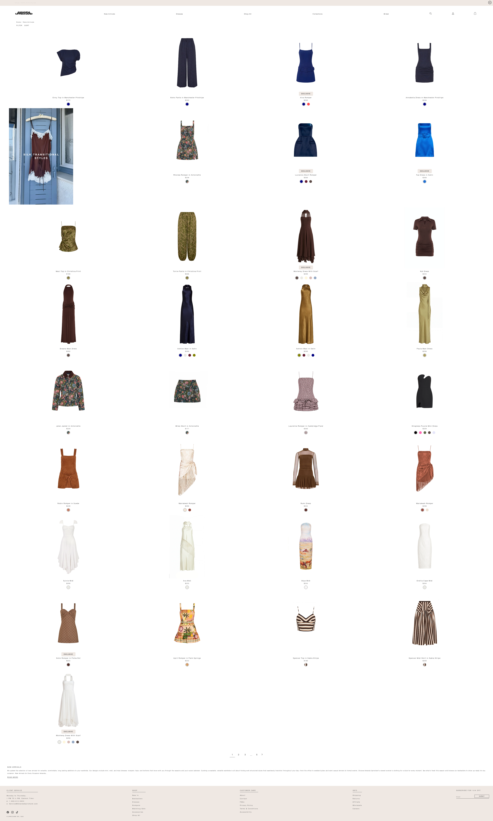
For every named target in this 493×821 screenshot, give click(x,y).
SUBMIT (482, 796)
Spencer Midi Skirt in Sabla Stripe (424, 657)
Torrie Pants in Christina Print (187, 271)
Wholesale (357, 805)
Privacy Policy (246, 805)
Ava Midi (187, 580)
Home (18, 22)
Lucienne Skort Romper (306, 174)
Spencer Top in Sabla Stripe (306, 657)
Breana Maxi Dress (68, 348)
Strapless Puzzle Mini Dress (425, 425)
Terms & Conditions (249, 808)
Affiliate (356, 802)
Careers (356, 808)
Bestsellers (137, 798)
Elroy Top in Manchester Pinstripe (68, 97)
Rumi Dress (306, 503)
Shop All (248, 14)
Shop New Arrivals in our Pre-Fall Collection (35, 2)
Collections (318, 14)
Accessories (137, 812)
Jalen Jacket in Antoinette (68, 425)
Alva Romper (306, 97)
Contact (243, 798)
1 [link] (232, 754)
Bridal (386, 14)
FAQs (242, 802)
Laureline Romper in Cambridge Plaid (306, 425)
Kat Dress (424, 271)
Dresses (179, 14)
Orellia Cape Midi (425, 580)
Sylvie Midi (68, 580)
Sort (26, 25)
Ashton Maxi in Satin (187, 348)
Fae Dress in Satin (424, 174)
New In (135, 795)
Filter (19, 25)
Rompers (136, 805)
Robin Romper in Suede (68, 503)
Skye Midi (305, 580)
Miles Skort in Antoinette (187, 425)
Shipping (357, 795)
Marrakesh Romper (187, 503)
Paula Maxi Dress (425, 348)
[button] (472, 12)
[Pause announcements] (489, 2)
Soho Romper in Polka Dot (68, 657)
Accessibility (246, 812)
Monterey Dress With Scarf (306, 271)
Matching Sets (139, 808)
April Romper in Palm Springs (187, 657)
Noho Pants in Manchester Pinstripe (187, 97)
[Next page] (262, 755)
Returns (356, 798)
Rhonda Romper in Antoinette (187, 174)
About (242, 795)
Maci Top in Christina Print (68, 271)
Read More (12, 777)
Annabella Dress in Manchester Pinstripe (424, 97)
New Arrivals (109, 14)
